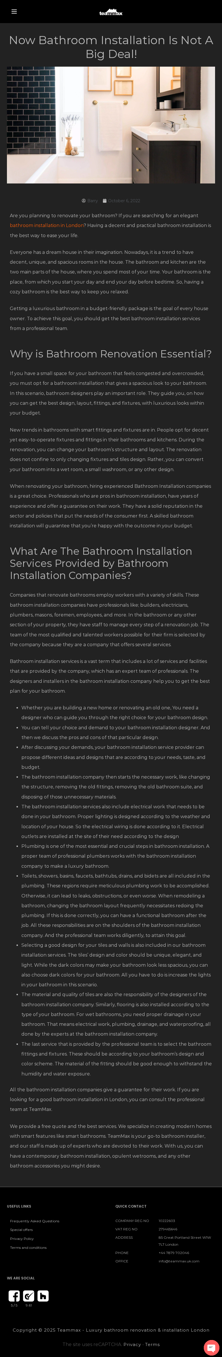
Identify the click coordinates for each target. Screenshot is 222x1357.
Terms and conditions (28, 1247)
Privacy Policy (22, 1238)
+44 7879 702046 (174, 1253)
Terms (152, 1344)
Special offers (21, 1229)
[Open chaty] (211, 1348)
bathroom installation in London (47, 225)
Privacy (132, 1344)
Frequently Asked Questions (34, 1221)
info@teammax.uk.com (179, 1261)
